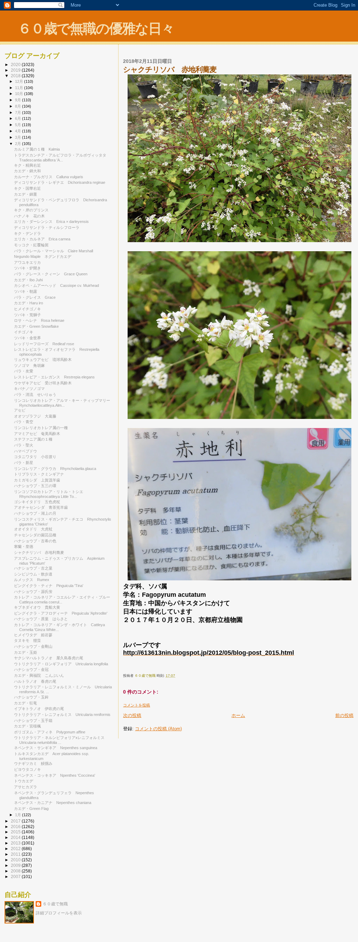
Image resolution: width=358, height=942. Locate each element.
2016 (16, 826)
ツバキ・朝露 (25, 291)
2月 (18, 144)
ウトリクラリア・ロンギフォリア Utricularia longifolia (61, 664)
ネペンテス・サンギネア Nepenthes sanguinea (55, 748)
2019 (16, 70)
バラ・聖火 (23, 445)
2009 (16, 865)
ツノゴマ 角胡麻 (29, 365)
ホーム (238, 715)
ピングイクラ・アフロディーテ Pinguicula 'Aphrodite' (60, 613)
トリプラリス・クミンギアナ (39, 474)
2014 (16, 837)
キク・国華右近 (27, 188)
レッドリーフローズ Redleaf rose (44, 344)
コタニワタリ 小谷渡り (35, 457)
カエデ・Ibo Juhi (28, 280)
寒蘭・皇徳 (23, 546)
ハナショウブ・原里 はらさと (41, 619)
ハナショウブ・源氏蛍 (33, 591)
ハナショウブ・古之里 (33, 568)
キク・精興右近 (27, 165)
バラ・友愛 (23, 371)
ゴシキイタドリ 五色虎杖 (37, 502)
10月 (19, 94)
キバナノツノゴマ (29, 388)
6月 (18, 118)
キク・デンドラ (29, 233)
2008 (16, 871)
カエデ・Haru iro (30, 303)
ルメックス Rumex (31, 580)
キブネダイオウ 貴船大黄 (37, 607)
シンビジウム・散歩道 (33, 574)
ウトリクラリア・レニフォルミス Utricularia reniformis (62, 714)
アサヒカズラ (25, 787)
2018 (16, 75)
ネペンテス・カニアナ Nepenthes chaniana (52, 802)
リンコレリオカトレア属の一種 (41, 428)
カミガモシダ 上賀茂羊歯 (37, 480)
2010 (16, 859)
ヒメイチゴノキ (27, 309)
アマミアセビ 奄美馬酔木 (37, 434)
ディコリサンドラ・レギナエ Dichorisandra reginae (59, 182)
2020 (16, 64)
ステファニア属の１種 (33, 439)
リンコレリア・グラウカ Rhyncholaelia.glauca (55, 468)
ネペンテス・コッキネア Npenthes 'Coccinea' (54, 775)
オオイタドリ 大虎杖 (33, 529)
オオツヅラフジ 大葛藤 (35, 416)
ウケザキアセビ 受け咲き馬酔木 (43, 383)
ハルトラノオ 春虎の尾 (35, 681)
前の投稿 (344, 715)
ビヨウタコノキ (27, 769)
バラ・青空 (23, 422)
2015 (16, 831)
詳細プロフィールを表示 (59, 913)
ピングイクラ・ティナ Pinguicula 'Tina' (48, 586)
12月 (19, 81)
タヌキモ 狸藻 (27, 640)
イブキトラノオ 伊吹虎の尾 (39, 708)
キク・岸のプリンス (31, 210)
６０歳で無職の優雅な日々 (96, 28)
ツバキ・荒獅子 (27, 315)
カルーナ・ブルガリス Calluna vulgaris (48, 177)
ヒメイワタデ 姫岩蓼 (33, 635)
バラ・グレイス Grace (35, 297)
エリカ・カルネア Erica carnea (42, 239)
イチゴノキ (23, 332)
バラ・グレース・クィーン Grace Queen (50, 274)
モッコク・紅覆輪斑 (31, 245)
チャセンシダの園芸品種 (35, 535)
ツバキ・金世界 (27, 338)
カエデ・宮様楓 (27, 726)
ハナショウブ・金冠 (31, 669)
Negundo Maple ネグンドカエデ (42, 256)
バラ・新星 (23, 463)
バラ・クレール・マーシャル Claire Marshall (53, 251)
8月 (18, 106)
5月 (18, 125)
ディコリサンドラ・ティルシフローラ (46, 227)
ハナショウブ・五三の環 (35, 486)
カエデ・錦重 (25, 194)
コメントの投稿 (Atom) (158, 728)
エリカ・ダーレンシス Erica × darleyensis (51, 221)
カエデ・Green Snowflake (36, 326)
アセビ (20, 410)
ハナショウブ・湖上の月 (35, 513)
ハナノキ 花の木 (29, 216)
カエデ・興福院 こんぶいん (39, 675)
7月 (18, 112)
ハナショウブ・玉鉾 (31, 697)
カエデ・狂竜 (25, 703)
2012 (16, 848)
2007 (16, 876)
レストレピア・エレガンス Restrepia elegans (54, 377)
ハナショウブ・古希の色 (35, 541)
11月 (19, 88)
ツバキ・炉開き (27, 268)
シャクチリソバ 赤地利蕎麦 (39, 552)
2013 (16, 843)
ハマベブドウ (25, 451)
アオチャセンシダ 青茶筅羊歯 (41, 507)
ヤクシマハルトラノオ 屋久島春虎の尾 (48, 658)
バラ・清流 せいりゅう (35, 394)
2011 (16, 854)
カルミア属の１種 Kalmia (37, 149)
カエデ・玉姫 (25, 652)
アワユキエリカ (27, 262)
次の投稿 (132, 715)
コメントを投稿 (136, 705)
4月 (18, 131)
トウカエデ (23, 781)
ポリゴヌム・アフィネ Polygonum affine (49, 732)
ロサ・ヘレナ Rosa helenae (39, 320)
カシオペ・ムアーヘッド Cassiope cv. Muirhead (56, 285)
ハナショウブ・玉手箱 (33, 720)
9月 (18, 100)
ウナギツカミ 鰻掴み (33, 763)
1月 (18, 815)
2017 (16, 821)
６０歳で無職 (55, 903)
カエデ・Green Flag (31, 808)
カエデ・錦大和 (27, 171)
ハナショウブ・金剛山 (33, 646)
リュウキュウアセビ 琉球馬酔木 (43, 359)
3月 (18, 137)
